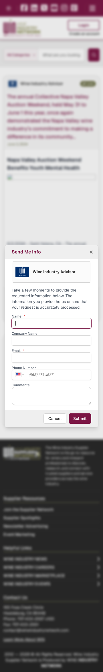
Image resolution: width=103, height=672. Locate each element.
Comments (20, 385)
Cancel (55, 418)
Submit (80, 418)
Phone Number (24, 368)
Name (18, 316)
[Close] (91, 252)
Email (18, 350)
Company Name (24, 333)
